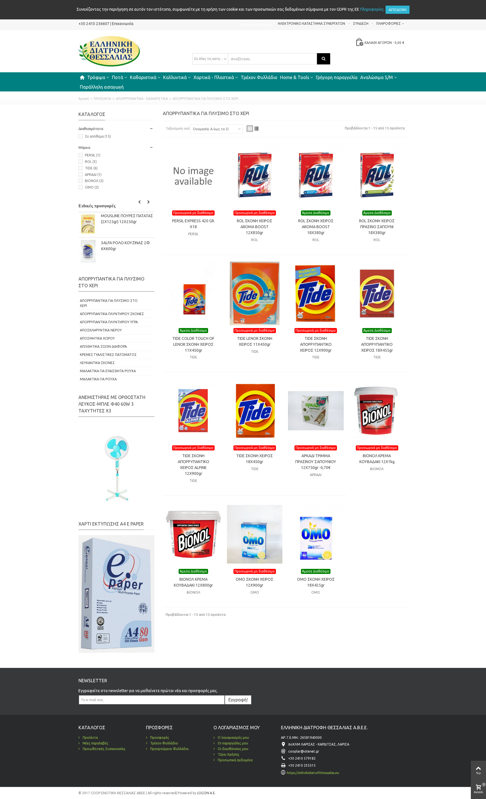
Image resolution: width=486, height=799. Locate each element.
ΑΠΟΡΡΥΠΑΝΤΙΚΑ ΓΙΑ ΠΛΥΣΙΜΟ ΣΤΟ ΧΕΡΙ (109, 303)
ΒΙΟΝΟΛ (94, 181)
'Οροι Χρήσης (228, 754)
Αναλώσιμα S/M (376, 77)
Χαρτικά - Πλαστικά (214, 77)
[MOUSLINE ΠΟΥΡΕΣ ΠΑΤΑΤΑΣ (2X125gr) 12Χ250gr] (88, 224)
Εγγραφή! (238, 699)
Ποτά (117, 77)
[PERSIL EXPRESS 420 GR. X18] (193, 176)
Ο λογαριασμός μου (233, 737)
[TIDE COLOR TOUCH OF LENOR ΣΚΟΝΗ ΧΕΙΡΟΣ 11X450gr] (193, 293)
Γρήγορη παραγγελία (336, 77)
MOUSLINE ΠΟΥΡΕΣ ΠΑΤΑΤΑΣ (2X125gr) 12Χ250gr (127, 219)
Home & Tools (294, 77)
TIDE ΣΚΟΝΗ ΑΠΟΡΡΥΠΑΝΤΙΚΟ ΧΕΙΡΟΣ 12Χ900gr (316, 344)
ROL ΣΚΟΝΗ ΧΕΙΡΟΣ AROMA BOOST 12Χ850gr (254, 227)
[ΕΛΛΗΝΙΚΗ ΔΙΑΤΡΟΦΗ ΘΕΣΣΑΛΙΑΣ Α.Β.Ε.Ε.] (109, 51)
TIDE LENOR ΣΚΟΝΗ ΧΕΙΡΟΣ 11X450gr (254, 341)
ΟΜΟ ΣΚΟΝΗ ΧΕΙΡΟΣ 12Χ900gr (254, 582)
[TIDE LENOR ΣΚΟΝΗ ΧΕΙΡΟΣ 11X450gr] (255, 293)
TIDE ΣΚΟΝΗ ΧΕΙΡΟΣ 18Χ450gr (254, 459)
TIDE (91, 168)
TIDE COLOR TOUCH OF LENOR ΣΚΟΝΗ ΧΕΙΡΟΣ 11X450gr (193, 344)
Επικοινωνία (123, 23)
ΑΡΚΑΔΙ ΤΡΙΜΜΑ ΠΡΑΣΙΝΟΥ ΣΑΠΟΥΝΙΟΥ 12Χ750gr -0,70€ (315, 462)
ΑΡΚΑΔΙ (93, 174)
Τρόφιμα (96, 77)
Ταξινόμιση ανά (178, 128)
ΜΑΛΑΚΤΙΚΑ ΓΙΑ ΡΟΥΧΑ (98, 379)
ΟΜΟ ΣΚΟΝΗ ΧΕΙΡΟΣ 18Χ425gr (316, 582)
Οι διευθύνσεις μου (232, 749)
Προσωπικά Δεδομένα (235, 760)
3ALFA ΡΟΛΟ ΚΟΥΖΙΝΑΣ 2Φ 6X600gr (125, 246)
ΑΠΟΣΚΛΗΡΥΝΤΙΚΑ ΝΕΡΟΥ (101, 330)
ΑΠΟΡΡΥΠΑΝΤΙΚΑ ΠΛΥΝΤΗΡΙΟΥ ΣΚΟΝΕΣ (112, 314)
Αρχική (83, 98)
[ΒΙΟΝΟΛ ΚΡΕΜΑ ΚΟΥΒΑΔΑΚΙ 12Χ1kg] (377, 411)
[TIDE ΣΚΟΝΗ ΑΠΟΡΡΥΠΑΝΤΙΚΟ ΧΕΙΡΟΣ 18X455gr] (377, 293)
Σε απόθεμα (98, 136)
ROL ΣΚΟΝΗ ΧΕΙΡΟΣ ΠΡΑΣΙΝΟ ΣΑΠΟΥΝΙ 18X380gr (377, 227)
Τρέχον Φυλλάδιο (259, 77)
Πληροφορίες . (373, 9)
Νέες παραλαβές (95, 743)
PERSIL (92, 155)
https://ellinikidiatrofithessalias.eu (312, 773)
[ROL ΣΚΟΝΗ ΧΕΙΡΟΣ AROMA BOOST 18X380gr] (316, 176)
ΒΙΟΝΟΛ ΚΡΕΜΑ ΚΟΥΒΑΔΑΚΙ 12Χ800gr (193, 582)
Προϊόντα (90, 737)
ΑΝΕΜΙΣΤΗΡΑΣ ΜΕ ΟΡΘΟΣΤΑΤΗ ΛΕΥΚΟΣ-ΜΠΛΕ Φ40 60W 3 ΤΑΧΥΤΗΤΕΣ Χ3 (111, 404)
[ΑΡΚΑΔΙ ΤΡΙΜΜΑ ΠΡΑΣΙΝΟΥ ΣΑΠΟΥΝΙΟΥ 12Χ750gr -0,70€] (316, 411)
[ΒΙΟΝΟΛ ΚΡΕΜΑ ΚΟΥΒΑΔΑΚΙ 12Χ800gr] (193, 534)
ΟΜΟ (92, 187)
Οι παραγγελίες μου (232, 743)
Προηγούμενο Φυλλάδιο (169, 749)
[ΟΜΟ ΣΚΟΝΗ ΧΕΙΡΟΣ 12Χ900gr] (255, 534)
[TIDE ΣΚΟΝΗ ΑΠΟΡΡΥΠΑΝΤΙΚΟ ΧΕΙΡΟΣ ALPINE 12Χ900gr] (193, 411)
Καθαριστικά (143, 77)
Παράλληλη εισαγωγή (102, 86)
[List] (256, 128)
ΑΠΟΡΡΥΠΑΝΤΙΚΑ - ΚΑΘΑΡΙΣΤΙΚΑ (142, 98)
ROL (91, 161)
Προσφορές (159, 737)
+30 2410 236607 (93, 23)
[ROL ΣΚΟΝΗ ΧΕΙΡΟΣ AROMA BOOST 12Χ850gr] (255, 176)
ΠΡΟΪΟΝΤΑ (102, 98)
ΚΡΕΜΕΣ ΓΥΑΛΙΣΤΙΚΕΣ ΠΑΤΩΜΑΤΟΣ (108, 354)
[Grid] (249, 128)
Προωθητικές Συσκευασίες (103, 749)
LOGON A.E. (206, 793)
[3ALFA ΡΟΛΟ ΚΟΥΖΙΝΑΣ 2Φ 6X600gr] (88, 251)
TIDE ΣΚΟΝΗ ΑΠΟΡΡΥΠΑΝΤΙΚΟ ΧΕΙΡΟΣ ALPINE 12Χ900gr (193, 465)
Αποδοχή (397, 10)
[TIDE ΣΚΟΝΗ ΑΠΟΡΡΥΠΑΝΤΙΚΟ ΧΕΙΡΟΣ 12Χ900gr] (316, 293)
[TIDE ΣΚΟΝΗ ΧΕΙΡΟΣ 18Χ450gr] (255, 411)
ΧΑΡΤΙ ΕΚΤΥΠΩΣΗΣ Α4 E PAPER (111, 523)
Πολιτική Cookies (258, 24)
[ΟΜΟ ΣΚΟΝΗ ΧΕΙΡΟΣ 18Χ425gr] (316, 534)
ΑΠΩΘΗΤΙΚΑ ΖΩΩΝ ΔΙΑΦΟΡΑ (103, 346)
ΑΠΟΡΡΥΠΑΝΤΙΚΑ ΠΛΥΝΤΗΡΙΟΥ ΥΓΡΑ (109, 322)
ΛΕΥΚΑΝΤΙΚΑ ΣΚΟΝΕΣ (97, 363)
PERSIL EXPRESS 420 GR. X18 (193, 224)
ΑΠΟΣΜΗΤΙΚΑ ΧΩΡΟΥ (97, 338)
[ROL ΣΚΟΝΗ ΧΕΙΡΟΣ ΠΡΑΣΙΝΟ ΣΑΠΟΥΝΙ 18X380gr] (377, 176)
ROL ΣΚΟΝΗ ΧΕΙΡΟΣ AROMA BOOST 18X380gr (316, 227)
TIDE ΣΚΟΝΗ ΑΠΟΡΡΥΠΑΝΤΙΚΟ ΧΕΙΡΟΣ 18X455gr (377, 344)
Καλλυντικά (175, 77)
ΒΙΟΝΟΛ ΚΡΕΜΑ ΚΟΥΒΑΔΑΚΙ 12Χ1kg (377, 459)
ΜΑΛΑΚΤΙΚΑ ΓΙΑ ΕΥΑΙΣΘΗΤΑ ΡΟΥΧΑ (108, 371)
